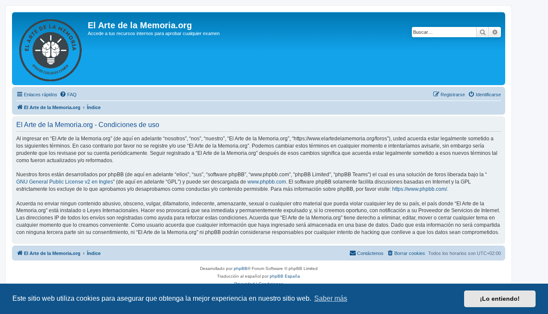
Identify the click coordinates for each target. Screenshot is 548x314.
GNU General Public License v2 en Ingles (64, 182)
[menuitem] (68, 94)
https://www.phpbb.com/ (419, 189)
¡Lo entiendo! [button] (500, 298)
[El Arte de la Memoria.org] (51, 48)
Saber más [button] (330, 298)
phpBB (240, 268)
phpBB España (285, 276)
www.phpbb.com (266, 182)
